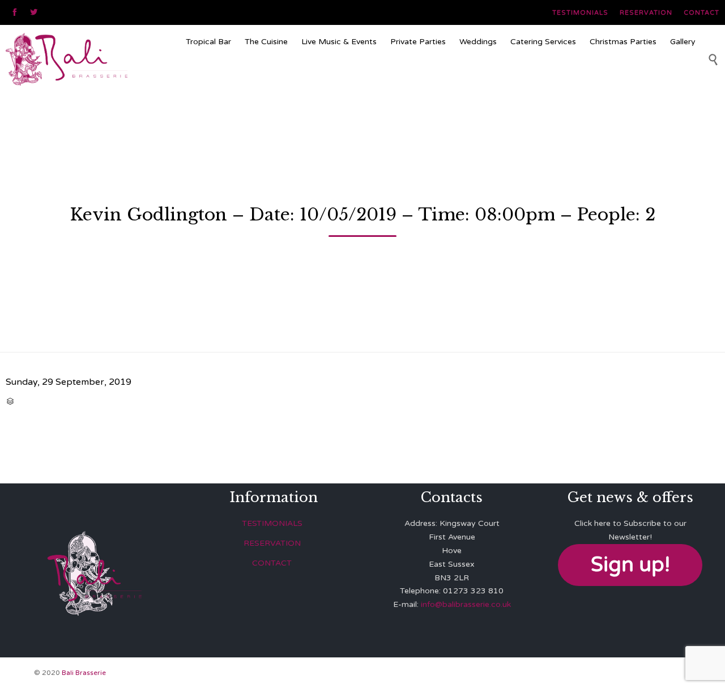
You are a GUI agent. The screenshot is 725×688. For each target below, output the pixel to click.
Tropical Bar (208, 41)
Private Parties (418, 41)
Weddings (478, 41)
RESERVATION (272, 543)
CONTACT (272, 563)
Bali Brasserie (84, 673)
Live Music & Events (339, 41)
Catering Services (543, 41)
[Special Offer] (440, 76)
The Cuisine (266, 41)
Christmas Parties (623, 41)
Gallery (683, 41)
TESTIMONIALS (272, 523)
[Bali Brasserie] (91, 59)
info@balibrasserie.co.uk (466, 604)
